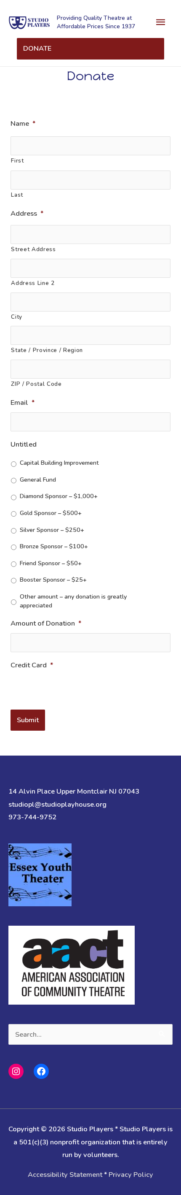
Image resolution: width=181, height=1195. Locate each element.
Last (17, 195)
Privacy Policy (131, 1174)
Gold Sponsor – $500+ (51, 513)
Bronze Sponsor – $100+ (54, 546)
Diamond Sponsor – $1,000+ (59, 496)
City (16, 317)
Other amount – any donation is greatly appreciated (73, 601)
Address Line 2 (32, 283)
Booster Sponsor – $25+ (53, 579)
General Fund (38, 479)
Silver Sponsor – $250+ (52, 530)
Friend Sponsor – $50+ (51, 563)
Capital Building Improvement (59, 462)
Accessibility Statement (65, 1174)
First (17, 161)
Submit (28, 720)
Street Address (33, 249)
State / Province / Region (47, 350)
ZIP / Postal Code (36, 384)
